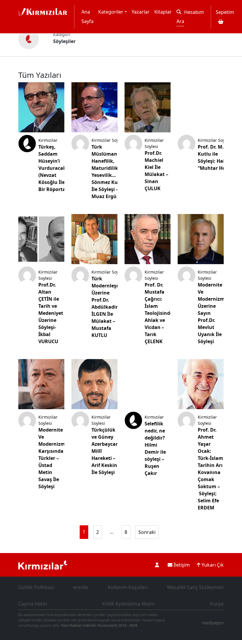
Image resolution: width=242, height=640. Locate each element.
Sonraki (147, 532)
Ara (180, 21)
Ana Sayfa (87, 16)
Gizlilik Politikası (36, 587)
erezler (81, 587)
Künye (217, 603)
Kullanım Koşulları (128, 587)
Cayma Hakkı (32, 603)
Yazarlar (141, 12)
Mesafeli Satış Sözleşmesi (195, 587)
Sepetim (225, 12)
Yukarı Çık (212, 565)
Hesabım (194, 12)
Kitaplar (163, 12)
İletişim (181, 565)
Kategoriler (110, 12)
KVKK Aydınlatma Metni (128, 603)
